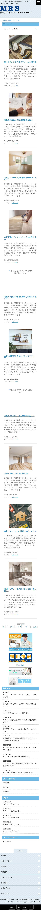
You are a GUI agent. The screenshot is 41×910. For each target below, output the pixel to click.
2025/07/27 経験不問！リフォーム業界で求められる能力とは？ (20, 729)
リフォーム (16, 20)
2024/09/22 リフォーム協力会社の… (12, 810)
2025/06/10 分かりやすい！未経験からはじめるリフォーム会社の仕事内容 (20, 763)
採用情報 (4, 866)
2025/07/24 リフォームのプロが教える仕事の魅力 (16, 755)
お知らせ (6, 787)
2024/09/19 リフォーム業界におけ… (12, 816)
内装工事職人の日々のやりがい (16, 473)
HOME (4, 20)
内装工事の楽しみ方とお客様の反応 (18, 120)
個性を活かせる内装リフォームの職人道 (20, 62)
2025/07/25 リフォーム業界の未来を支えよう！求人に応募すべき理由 (20, 747)
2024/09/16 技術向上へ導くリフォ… (12, 823)
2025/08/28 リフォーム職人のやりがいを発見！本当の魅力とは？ (20, 720)
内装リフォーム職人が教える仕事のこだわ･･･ (20, 178)
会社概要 (4, 883)
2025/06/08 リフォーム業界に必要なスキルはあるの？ (18, 771)
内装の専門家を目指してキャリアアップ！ (19, 357)
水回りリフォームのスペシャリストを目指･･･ (20, 590)
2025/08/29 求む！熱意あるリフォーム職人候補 (16, 712)
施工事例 (6, 783)
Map (24, 907)
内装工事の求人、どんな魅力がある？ (19, 416)
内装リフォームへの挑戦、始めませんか (20, 531)
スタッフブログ (6, 877)
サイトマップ (6, 893)
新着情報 (6, 791)
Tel (19, 907)
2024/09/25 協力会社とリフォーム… (12, 803)
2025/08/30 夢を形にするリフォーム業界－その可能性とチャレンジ (20, 704)
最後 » (35, 627)
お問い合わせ (6, 888)
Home (12, 907)
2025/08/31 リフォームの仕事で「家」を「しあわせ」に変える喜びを (20, 695)
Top (31, 907)
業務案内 (4, 872)
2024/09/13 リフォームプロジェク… (12, 830)
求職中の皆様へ (6, 861)
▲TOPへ (20, 851)
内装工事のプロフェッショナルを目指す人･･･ (20, 238)
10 (26, 627)
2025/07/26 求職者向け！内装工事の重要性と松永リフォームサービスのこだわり (20, 738)
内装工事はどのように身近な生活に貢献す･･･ (20, 297)
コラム (9, 20)
